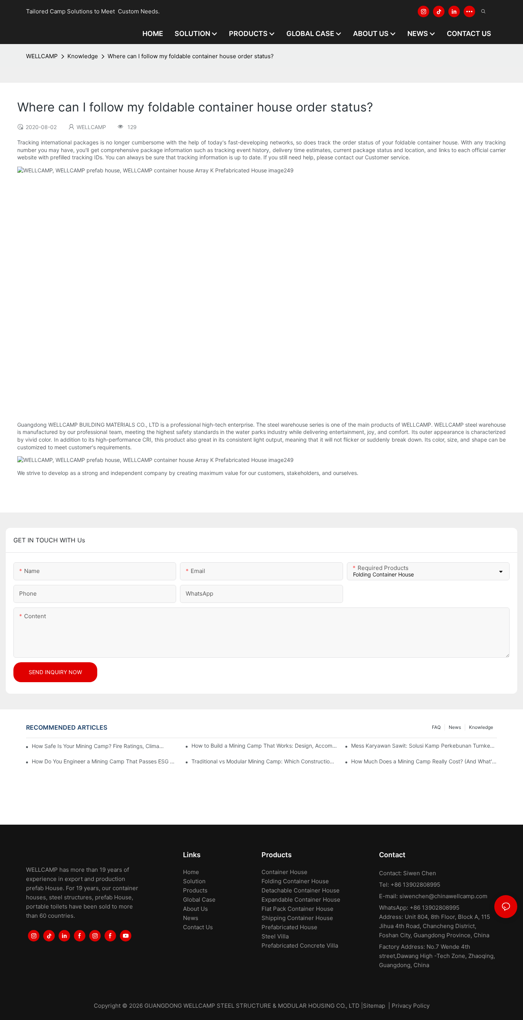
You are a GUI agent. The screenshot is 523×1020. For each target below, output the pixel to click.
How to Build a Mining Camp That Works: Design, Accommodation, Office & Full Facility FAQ (264, 745)
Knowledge (82, 56)
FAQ (436, 727)
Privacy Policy (411, 1005)
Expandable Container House (301, 899)
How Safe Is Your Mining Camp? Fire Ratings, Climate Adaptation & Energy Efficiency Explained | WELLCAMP (98, 746)
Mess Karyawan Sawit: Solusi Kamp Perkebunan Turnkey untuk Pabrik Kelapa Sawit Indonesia (424, 745)
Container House (284, 872)
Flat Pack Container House (297, 908)
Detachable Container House (301, 890)
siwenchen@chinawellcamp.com (443, 896)
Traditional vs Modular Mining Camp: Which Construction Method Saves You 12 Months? (264, 761)
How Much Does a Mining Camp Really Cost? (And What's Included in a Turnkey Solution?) (424, 761)
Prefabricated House (289, 927)
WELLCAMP (42, 56)
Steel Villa (275, 936)
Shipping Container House (297, 918)
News (455, 727)
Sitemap (374, 1005)
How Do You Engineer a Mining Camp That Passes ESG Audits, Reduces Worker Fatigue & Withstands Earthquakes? (104, 761)
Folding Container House (295, 881)
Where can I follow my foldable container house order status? (191, 56)
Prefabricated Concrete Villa (300, 945)
